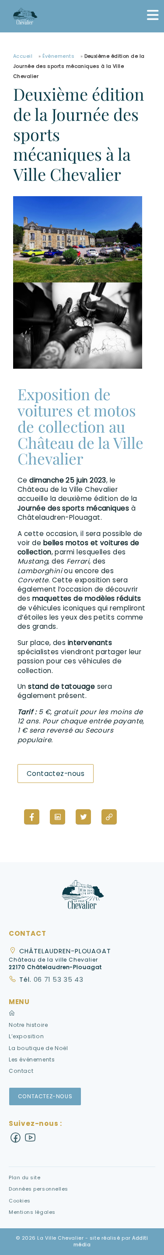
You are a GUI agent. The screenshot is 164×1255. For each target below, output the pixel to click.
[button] (82, 897)
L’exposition (26, 1036)
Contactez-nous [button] (45, 1096)
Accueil (22, 56)
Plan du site (25, 1177)
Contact (21, 1071)
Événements (58, 56)
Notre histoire (28, 1025)
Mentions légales (32, 1212)
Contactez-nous (55, 773)
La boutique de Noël (38, 1048)
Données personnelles (38, 1188)
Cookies (20, 1200)
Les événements (32, 1059)
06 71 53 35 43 (57, 979)
